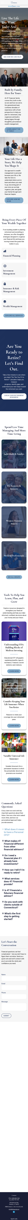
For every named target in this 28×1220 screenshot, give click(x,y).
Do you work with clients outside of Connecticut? (13, 904)
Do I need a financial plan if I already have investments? (13, 859)
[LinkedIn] (14, 1212)
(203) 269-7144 (16, 1198)
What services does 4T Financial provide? (13, 881)
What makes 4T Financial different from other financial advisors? (14, 845)
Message (4, 1002)
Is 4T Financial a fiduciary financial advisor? (13, 893)
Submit (6, 1016)
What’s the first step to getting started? (12, 916)
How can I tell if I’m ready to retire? (14, 871)
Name (3, 975)
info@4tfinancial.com (14, 1209)
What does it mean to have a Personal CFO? (14, 832)
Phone (3, 993)
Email (3, 984)
